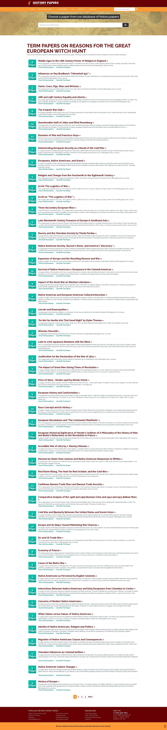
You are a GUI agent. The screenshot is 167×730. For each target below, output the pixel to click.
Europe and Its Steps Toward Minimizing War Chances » (68, 525)
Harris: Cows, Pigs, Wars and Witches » (59, 86)
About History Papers (91, 713)
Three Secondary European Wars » (57, 207)
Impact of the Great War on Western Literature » (65, 282)
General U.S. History (34, 715)
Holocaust (31, 717)
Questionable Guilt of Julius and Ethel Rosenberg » (66, 122)
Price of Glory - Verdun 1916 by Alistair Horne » (63, 380)
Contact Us (92, 9)
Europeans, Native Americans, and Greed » (61, 160)
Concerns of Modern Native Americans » (60, 601)
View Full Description (46, 67)
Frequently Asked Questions (93, 717)
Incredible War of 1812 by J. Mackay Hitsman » (63, 446)
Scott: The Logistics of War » (54, 186)
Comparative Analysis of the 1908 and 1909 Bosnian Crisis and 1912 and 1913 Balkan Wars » (87, 498)
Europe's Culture (60, 715)
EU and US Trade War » (50, 537)
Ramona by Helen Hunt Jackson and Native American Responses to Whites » (80, 459)
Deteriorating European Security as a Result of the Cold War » (72, 148)
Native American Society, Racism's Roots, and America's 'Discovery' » (76, 246)
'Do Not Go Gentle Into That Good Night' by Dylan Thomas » (71, 320)
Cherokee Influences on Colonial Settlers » (61, 652)
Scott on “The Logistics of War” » (56, 197)
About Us (81, 9)
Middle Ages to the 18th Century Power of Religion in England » (73, 60)
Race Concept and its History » (55, 407)
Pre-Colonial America (62, 713)
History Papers (43, 3)
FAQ (73, 9)
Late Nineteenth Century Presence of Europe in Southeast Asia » (73, 220)
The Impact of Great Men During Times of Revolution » (68, 367)
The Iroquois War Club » (51, 109)
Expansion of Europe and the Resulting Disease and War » (70, 258)
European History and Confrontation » (59, 392)
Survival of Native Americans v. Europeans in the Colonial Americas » (75, 269)
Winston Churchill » (49, 331)
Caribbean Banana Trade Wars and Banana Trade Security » (71, 484)
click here (122, 719)
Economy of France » (49, 550)
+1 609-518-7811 (120, 713)
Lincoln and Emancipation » (53, 309)
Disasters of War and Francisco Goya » (59, 135)
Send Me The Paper (63, 67)
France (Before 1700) (34, 719)
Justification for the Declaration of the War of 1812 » (67, 356)
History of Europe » (48, 681)
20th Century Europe (62, 719)
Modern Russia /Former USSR (37, 713)
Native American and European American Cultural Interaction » (72, 294)
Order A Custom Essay (91, 715)
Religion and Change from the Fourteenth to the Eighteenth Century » (76, 175)
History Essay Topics (45, 9)
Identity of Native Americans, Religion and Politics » (66, 626)
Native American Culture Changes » (57, 666)
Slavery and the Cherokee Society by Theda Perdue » (67, 233)
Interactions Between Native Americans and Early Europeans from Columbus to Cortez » (86, 588)
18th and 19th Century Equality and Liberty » (62, 97)
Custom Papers (62, 9)
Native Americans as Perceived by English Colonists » (67, 576)
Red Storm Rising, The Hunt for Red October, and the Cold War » (73, 471)
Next (90, 697)
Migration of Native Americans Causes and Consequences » (71, 639)
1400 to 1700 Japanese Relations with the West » (65, 342)
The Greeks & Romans (62, 717)
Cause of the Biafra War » (52, 563)
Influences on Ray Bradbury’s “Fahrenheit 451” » (64, 73)
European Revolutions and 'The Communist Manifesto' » (69, 420)
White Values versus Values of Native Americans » (65, 614)
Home (32, 9)
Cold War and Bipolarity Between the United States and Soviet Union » (77, 512)
